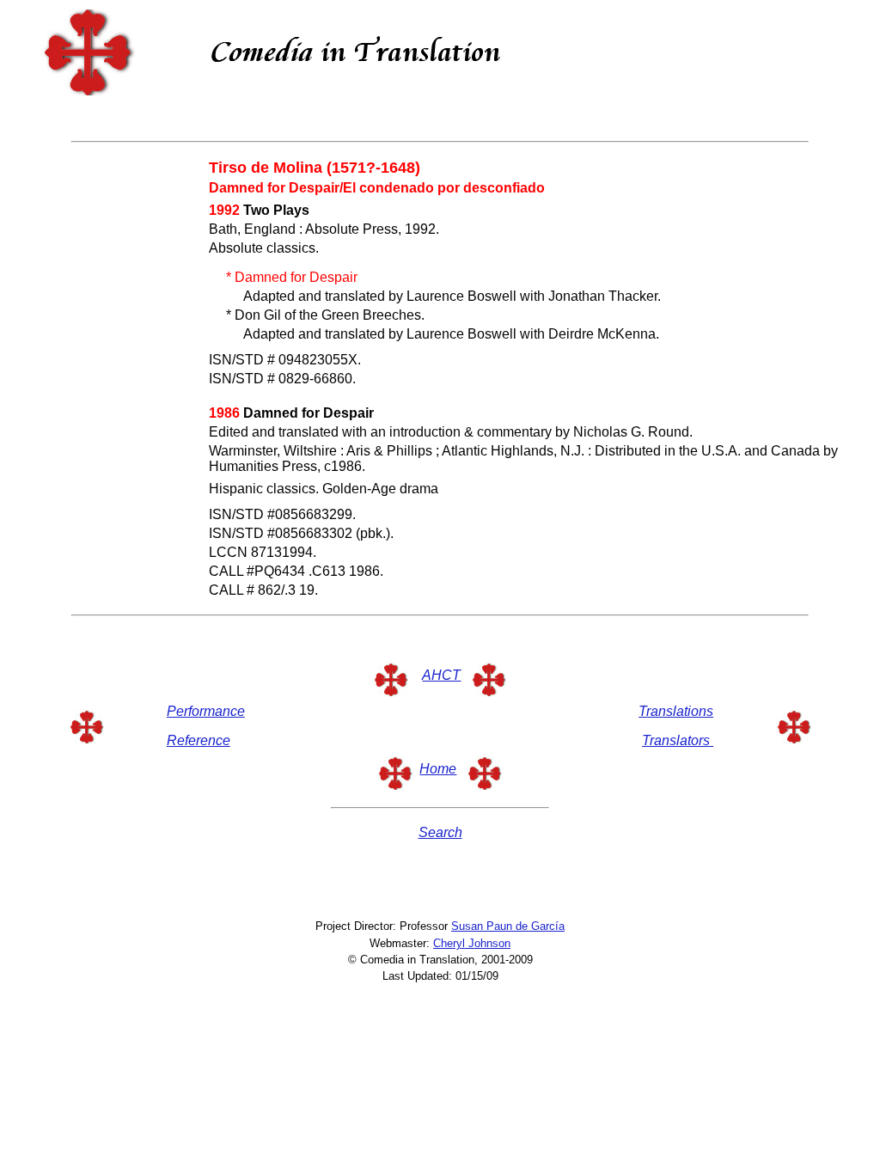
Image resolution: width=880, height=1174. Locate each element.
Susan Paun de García (508, 926)
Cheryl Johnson (471, 943)
